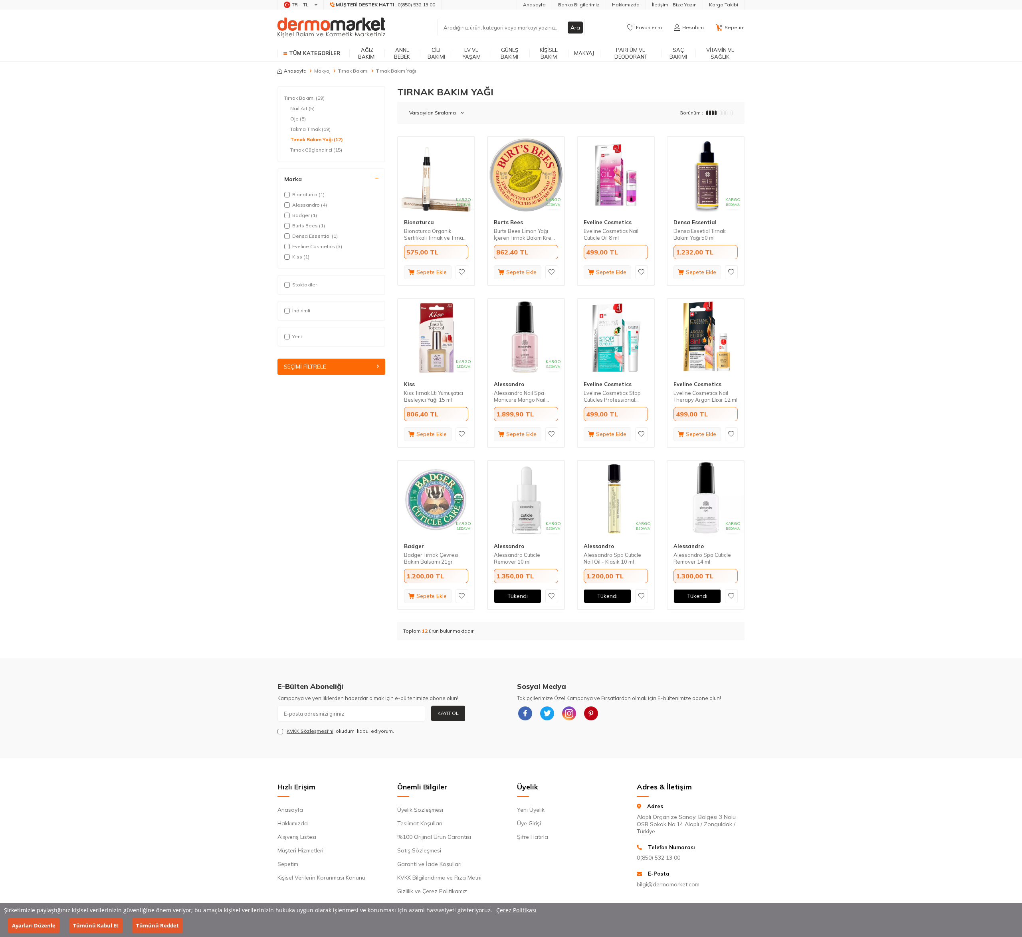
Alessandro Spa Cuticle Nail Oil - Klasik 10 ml (612, 558)
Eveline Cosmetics (608, 222)
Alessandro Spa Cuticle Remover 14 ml (702, 558)
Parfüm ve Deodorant (630, 53)
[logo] (331, 27)
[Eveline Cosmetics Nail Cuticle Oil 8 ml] (616, 175)
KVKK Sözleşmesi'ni (310, 731)
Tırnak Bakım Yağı (316, 139)
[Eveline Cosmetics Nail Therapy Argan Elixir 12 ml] (705, 337)
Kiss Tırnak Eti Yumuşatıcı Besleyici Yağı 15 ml (433, 396)
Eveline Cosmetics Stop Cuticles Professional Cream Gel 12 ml (612, 396)
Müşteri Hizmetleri (300, 850)
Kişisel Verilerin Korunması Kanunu (321, 877)
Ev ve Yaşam (471, 53)
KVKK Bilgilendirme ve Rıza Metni (439, 877)
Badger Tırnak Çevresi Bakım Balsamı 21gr (431, 558)
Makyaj (584, 53)
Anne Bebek (402, 53)
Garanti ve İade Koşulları (429, 864)
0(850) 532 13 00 (658, 857)
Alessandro (509, 384)
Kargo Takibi (723, 5)
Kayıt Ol (448, 713)
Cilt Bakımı (436, 53)
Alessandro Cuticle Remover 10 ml (517, 558)
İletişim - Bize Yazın (674, 5)
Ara (575, 27)
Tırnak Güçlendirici (316, 150)
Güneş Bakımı (509, 53)
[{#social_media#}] (525, 714)
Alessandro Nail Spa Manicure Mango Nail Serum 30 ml (519, 396)
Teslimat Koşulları (419, 823)
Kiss (409, 384)
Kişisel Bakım (549, 53)
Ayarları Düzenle (33, 925)
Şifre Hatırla (532, 836)
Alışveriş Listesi (296, 836)
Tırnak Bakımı (353, 71)
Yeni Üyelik (531, 809)
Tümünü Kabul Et (96, 925)
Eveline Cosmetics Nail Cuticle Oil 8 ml (611, 234)
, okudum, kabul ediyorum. (340, 731)
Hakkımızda (626, 5)
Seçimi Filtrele (305, 366)
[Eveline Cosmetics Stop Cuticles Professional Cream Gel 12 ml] (616, 337)
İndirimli (301, 311)
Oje (298, 119)
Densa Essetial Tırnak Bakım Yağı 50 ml (699, 234)
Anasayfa (534, 5)
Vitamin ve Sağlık (720, 53)
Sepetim (287, 864)
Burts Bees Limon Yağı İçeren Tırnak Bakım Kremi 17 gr (525, 234)
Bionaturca (419, 222)
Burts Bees (508, 222)
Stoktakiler (304, 285)
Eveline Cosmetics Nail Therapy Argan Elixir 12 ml (705, 396)
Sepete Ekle (431, 272)
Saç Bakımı (678, 53)
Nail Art (302, 108)
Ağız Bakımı (367, 53)
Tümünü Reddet (157, 925)
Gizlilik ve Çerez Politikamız (432, 891)
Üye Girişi (529, 823)
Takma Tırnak (310, 129)
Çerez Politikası (516, 910)
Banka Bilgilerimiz (579, 5)
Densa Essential (695, 222)
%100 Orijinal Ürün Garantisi (434, 836)
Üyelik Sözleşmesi (420, 809)
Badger (414, 546)
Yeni (297, 336)
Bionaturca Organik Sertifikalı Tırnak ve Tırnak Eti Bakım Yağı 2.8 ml (435, 234)
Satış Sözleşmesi (419, 850)
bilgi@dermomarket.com (668, 884)
